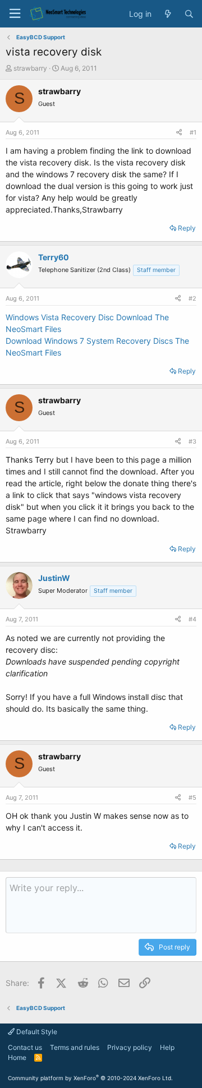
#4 (192, 619)
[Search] (189, 14)
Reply (187, 228)
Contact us (25, 1047)
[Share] (179, 132)
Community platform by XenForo (90, 1078)
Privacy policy (129, 1047)
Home (17, 1057)
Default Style (36, 1031)
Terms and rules (74, 1047)
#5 (192, 797)
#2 (192, 298)
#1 (193, 132)
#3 (192, 441)
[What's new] (167, 14)
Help (167, 1047)
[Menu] (14, 13)
